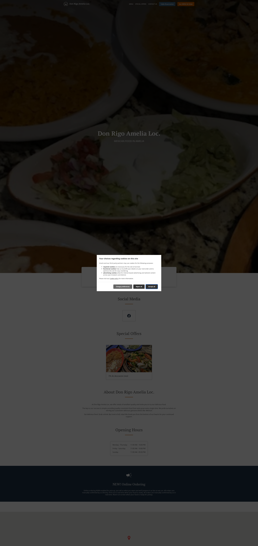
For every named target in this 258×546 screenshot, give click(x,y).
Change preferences (123, 287)
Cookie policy (114, 278)
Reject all (139, 287)
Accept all (151, 287)
